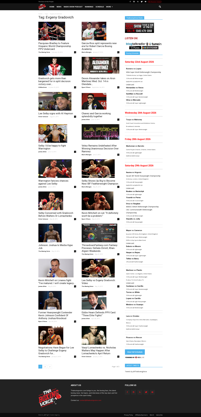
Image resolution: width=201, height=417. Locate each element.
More (108, 7)
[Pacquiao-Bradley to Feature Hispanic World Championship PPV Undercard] (57, 31)
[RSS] (138, 1)
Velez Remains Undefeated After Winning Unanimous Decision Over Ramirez (100, 148)
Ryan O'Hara (86, 87)
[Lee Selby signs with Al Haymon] (57, 101)
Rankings (89, 7)
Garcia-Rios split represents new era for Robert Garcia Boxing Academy (99, 46)
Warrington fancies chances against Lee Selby (53, 182)
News (59, 7)
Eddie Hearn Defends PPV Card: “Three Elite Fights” (99, 314)
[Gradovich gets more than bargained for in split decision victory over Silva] (57, 66)
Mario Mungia (86, 52)
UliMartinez (42, 87)
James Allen (86, 119)
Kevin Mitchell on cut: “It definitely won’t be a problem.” (100, 214)
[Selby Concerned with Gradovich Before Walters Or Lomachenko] (57, 200)
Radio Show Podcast (73, 7)
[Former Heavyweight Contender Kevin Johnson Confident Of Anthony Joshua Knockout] (57, 300)
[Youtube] (145, 1)
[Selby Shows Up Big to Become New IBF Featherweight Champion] (100, 168)
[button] (160, 7)
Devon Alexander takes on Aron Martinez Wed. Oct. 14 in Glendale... (98, 81)
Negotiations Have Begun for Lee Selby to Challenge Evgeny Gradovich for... (56, 350)
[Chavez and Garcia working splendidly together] (100, 101)
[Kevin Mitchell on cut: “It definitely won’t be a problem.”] (100, 200)
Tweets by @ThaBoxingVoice (136, 371)
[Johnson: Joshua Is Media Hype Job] (57, 233)
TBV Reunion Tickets (154, 2)
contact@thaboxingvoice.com (90, 400)
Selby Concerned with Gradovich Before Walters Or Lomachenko (55, 214)
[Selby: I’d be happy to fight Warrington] (57, 133)
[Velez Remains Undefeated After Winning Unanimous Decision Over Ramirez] (100, 132)
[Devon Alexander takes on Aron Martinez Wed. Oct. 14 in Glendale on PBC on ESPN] (100, 65)
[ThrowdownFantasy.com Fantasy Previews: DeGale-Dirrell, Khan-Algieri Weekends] (100, 233)
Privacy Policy (128, 415)
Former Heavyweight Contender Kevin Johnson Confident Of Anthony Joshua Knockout (55, 315)
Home (51, 7)
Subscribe (159, 415)
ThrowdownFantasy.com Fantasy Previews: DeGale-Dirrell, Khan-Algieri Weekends (99, 248)
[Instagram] (134, 1)
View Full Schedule (134, 352)
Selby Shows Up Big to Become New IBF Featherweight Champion (100, 182)
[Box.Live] (135, 358)
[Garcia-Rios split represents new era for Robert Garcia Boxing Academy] (100, 31)
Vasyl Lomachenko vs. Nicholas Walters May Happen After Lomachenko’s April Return (99, 350)
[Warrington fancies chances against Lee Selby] (57, 168)
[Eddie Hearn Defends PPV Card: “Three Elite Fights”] (100, 300)
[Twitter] (141, 1)
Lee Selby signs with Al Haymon (55, 113)
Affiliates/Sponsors (141, 415)
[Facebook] (130, 1)
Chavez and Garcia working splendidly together (96, 115)
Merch (152, 415)
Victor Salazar (43, 116)
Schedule (100, 7)
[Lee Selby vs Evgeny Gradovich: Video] (100, 268)
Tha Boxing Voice (44, 52)
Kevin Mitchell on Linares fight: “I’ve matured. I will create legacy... (56, 282)
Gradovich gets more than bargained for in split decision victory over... (54, 81)
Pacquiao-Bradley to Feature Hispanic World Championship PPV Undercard (54, 46)
